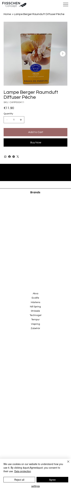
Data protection (22, 471)
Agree (52, 479)
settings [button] (35, 486)
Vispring (35, 324)
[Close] (66, 463)
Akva (35, 293)
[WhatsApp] (5, 156)
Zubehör (35, 328)
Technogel (35, 315)
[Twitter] (17, 156)
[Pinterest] (13, 156)
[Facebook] (9, 156)
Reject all (19, 479)
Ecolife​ (35, 298)
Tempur (35, 319)
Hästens (35, 302)
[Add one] (20, 119)
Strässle (35, 311)
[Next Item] (62, 54)
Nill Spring (35, 306)
